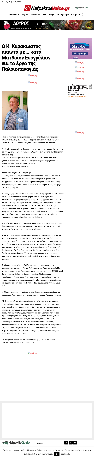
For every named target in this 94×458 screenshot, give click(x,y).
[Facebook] (66, 442)
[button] (82, 14)
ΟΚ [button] (57, 454)
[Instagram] (71, 442)
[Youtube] (75, 442)
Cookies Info (66, 454)
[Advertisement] (80, 117)
